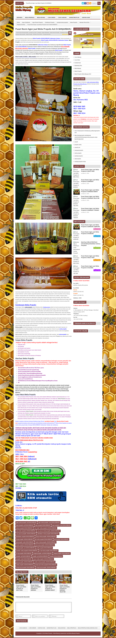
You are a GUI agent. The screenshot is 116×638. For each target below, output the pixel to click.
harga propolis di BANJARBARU (24, 539)
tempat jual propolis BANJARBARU (25, 567)
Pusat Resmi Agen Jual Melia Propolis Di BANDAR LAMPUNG (90, 225)
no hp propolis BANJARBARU (24, 553)
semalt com (77, 147)
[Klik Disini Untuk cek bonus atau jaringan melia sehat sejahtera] (87, 40)
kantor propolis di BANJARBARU (24, 545)
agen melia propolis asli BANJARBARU (26, 522)
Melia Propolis (29, 17)
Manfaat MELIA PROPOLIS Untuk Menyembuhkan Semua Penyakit (90, 243)
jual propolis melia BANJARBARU (25, 542)
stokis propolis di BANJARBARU (24, 564)
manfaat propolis (78, 156)
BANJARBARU (33, 44)
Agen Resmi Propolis (37, 22)
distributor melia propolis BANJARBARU (48, 533)
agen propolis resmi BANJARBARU (61, 525)
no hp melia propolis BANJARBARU (48, 550)
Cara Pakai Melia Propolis (25, 394)
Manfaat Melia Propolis (24, 358)
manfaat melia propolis (62, 22)
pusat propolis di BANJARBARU (24, 562)
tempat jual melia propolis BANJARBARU (45, 564)
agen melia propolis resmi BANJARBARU (49, 522)
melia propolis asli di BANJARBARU (25, 547)
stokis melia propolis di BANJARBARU (45, 562)
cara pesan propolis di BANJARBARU (26, 533)
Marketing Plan (74, 17)
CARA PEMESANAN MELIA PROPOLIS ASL (29, 440)
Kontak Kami (86, 17)
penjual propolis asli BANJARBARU (42, 553)
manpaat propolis (78, 150)
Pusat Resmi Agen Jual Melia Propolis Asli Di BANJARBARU (43, 29)
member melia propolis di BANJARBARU (26, 550)
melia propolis (28, 307)
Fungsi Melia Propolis (23, 340)
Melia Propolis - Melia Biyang (52, 633)
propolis (46, 62)
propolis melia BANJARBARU (24, 559)
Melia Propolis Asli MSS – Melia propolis (25, 56)
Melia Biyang (41, 17)
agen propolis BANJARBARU (42, 525)
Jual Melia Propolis (49, 421)
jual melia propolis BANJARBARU (43, 539)
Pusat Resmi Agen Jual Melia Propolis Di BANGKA (36, 587)
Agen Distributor (26, 22)
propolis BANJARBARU (56, 556)
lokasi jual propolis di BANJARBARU (44, 545)
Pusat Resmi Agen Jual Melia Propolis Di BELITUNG (21, 587)
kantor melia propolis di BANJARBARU (45, 542)
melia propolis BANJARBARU (44, 547)
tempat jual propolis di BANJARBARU (46, 567)
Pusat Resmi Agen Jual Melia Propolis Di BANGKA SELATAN (65, 588)
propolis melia (77, 144)
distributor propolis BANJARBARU (25, 536)
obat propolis (77, 158)
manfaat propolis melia (80, 161)
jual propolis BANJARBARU (61, 539)
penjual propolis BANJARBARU (62, 553)
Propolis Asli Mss (21, 24)
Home (18, 22)
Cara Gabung (62, 17)
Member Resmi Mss (84, 22)
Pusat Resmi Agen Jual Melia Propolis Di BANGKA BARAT (50, 587)
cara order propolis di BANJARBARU (25, 531)
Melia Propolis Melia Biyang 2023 (82, 74)
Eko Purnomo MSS (24, 32)
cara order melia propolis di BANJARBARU (45, 528)
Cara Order (51, 17)
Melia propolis (18, 334)
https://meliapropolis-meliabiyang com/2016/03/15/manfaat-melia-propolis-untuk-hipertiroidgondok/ (86, 137)
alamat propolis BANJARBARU (24, 528)
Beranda (19, 17)
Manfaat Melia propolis (22, 361)
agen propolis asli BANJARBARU (24, 525)
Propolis (27, 60)
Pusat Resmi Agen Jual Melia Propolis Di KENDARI (90, 232)
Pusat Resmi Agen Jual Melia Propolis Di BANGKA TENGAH (90, 209)
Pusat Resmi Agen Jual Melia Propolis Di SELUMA (90, 267)
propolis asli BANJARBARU (23, 556)
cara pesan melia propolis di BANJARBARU (48, 531)
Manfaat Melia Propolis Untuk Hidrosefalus (36, 3)
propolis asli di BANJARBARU (40, 556)
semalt (76, 142)
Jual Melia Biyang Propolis (73, 633)
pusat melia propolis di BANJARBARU (43, 559)
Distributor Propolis (49, 22)
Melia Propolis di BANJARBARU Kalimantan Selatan (46, 38)
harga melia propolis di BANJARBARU (46, 536)
